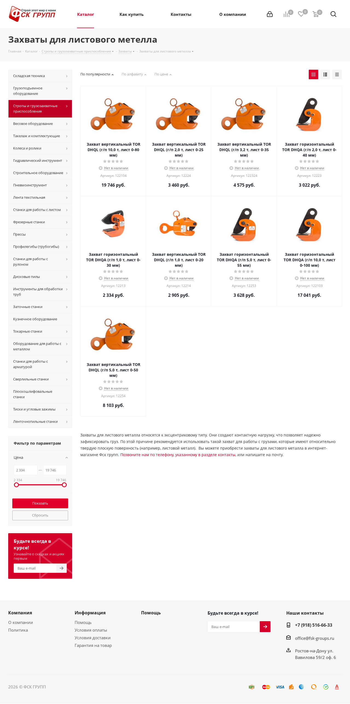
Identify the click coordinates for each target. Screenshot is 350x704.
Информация (90, 613)
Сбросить (40, 515)
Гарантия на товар (93, 645)
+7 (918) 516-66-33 (313, 625)
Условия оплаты (91, 630)
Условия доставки (93, 637)
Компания (20, 613)
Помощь (83, 622)
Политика (18, 630)
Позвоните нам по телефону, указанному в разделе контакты (177, 454)
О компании (20, 622)
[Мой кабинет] (270, 14)
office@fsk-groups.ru (314, 638)
